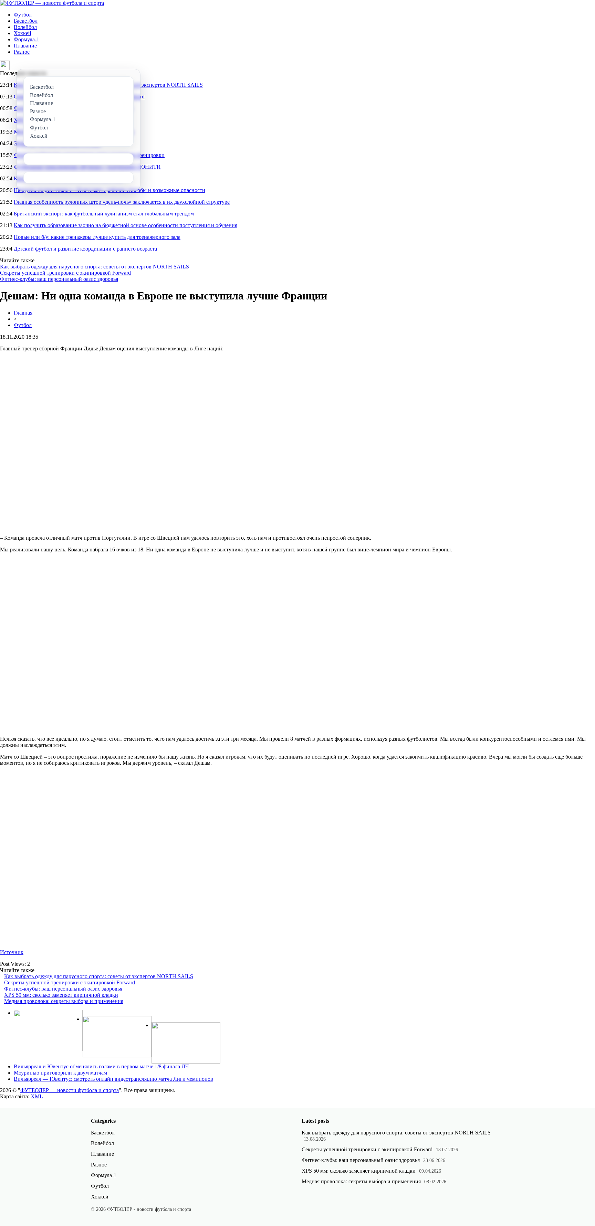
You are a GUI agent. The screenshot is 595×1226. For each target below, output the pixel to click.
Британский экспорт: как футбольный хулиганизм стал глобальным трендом (104, 213)
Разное (22, 52)
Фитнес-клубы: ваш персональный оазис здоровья (59, 279)
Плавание (25, 46)
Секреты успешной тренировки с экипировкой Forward (65, 273)
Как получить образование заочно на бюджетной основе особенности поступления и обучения (125, 225)
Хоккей (22, 33)
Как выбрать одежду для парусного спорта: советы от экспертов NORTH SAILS (94, 266)
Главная (23, 313)
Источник (11, 952)
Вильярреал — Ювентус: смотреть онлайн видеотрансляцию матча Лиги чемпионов (113, 1079)
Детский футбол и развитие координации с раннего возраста (85, 249)
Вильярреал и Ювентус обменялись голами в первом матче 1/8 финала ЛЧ (101, 1066)
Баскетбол (26, 21)
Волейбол (25, 27)
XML (37, 1096)
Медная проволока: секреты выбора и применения (63, 1001)
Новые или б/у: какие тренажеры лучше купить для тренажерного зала (97, 237)
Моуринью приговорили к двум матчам (60, 1073)
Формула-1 (26, 39)
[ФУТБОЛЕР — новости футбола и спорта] (52, 3)
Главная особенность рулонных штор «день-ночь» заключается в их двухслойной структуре (122, 202)
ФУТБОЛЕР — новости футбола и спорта (69, 1090)
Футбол (23, 15)
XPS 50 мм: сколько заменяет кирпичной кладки (61, 995)
